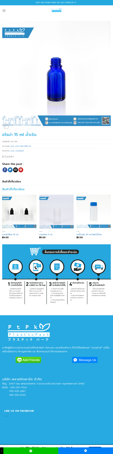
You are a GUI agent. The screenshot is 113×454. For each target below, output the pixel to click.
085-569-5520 (14, 395)
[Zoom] (6, 126)
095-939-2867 (14, 391)
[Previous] (2, 219)
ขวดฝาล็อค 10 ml (10, 234)
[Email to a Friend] (15, 169)
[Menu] (4, 10)
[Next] (110, 219)
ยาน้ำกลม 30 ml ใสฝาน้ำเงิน (89, 234)
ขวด (12, 146)
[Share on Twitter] (10, 169)
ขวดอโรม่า (19, 150)
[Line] (30, 450)
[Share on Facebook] (5, 169)
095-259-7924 (18, 387)
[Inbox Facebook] (85, 450)
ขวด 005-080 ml (23, 146)
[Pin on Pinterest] (20, 169)
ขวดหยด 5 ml (45, 234)
